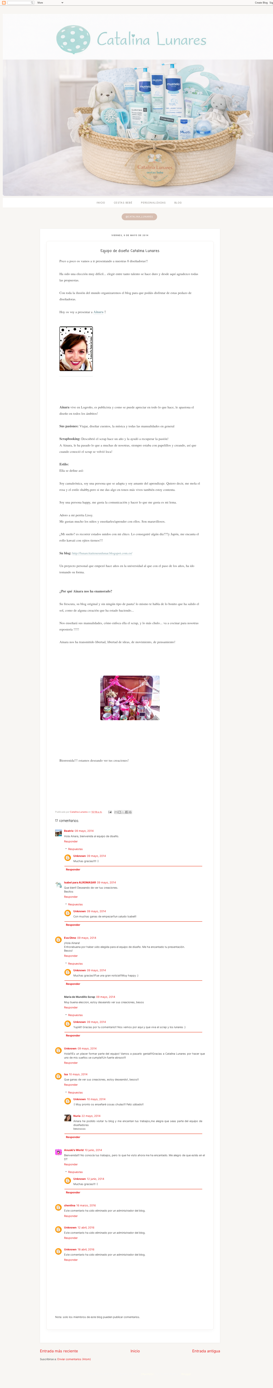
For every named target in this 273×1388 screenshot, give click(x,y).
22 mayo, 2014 (91, 1115)
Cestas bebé (123, 202)
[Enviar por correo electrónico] (116, 812)
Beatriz (69, 830)
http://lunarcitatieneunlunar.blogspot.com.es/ (102, 553)
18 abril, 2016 (86, 1249)
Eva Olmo (70, 937)
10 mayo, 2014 (78, 1074)
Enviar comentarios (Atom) (74, 1359)
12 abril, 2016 (86, 1227)
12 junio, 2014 (95, 1178)
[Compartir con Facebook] (127, 812)
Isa (66, 1074)
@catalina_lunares (139, 216)
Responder (71, 841)
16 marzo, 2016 (86, 1205)
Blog (178, 202)
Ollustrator (147, 1374)
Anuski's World (74, 1150)
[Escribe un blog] (119, 812)
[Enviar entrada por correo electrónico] (109, 811)
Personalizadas (153, 202)
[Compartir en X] (123, 812)
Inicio (101, 202)
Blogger (186, 1374)
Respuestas (75, 849)
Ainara (98, 311)
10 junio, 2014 (93, 1150)
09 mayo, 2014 (84, 830)
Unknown (79, 855)
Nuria (76, 1115)
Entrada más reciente (59, 1351)
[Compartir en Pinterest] (130, 812)
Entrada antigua (206, 1351)
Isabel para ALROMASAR (80, 882)
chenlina (69, 1205)
